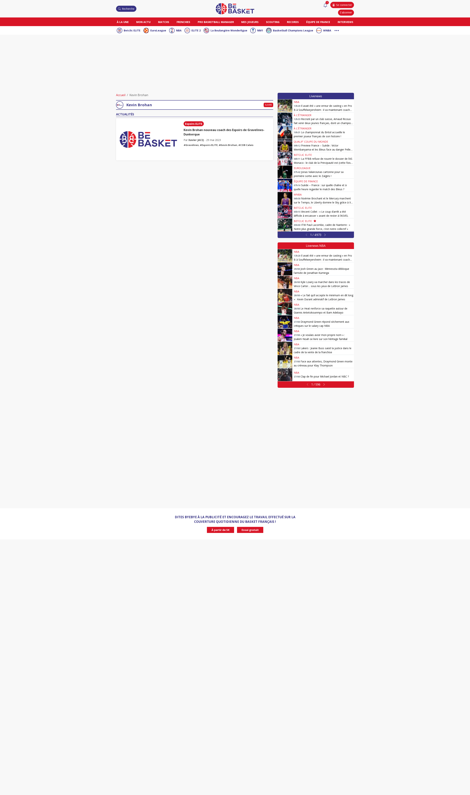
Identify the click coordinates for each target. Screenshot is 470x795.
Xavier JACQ (196, 140)
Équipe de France (318, 22)
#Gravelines (191, 145)
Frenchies (183, 22)
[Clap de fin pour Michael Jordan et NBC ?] (285, 374)
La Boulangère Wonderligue (229, 30)
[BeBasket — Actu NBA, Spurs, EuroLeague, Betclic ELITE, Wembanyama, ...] (235, 8)
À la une (123, 22)
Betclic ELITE (132, 30)
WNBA (327, 30)
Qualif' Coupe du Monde (311, 141)
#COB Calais (245, 145)
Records (293, 22)
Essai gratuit (250, 530)
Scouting (272, 22)
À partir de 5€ (220, 530)
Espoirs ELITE (193, 124)
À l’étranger (302, 115)
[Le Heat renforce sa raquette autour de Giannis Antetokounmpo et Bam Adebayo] (285, 308)
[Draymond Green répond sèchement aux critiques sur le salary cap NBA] (285, 321)
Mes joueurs (249, 22)
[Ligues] (336, 30)
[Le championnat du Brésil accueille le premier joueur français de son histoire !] (285, 132)
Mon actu (143, 22)
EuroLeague (158, 30)
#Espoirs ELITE (209, 145)
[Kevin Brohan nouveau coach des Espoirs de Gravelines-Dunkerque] (148, 139)
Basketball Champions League (293, 30)
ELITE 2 (196, 30)
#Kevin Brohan (228, 145)
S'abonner (346, 12)
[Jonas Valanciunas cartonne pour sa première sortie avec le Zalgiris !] (285, 172)
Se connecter (344, 5)
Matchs (163, 22)
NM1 (260, 30)
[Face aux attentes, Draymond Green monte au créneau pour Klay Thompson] (285, 361)
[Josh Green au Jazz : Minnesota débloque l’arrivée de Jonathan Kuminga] (285, 268)
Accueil (120, 95)
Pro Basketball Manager (216, 22)
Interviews (345, 22)
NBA (179, 30)
